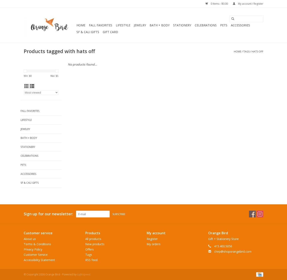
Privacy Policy (33, 249)
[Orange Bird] (49, 25)
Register (152, 239)
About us (30, 239)
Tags (246, 51)
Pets (223, 25)
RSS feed (91, 260)
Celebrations (206, 25)
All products (93, 239)
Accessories (240, 25)
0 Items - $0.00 (219, 3)
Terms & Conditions (37, 244)
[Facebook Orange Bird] (252, 214)
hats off (257, 51)
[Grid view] (26, 86)
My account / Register (250, 3)
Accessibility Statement (39, 260)
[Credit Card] (259, 274)
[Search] (233, 18)
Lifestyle (123, 25)
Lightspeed (83, 274)
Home (80, 25)
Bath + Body (160, 25)
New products (94, 244)
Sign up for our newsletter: (48, 214)
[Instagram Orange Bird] (260, 214)
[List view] (32, 86)
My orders (154, 244)
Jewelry (140, 25)
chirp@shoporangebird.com (232, 251)
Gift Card (110, 32)
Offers (89, 249)
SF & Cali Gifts (87, 32)
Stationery (182, 25)
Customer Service (36, 255)
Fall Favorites (100, 25)
